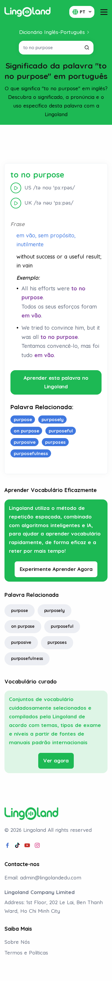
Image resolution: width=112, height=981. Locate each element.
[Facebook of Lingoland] (7, 845)
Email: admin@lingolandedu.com (42, 877)
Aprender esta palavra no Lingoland (56, 382)
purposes (56, 642)
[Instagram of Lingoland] (37, 845)
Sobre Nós (17, 942)
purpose (19, 610)
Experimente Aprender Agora (56, 569)
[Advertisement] (56, 144)
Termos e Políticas (26, 952)
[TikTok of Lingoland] (17, 845)
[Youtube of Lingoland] (27, 845)
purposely (54, 610)
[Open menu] (104, 12)
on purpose (23, 626)
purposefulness (27, 658)
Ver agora (56, 760)
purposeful (62, 626)
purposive (21, 642)
